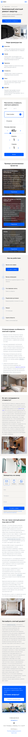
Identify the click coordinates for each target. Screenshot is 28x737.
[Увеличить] (20, 130)
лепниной (19, 575)
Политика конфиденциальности (14, 731)
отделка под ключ (11, 624)
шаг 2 (15, 108)
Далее (14, 154)
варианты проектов (20, 367)
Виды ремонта (7, 6)
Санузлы (14, 144)
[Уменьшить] (7, 130)
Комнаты (14, 136)
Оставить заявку (12, 269)
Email (5, 502)
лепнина (21, 359)
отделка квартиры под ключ (14, 539)
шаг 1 (5, 108)
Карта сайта (14, 732)
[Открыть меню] (25, 1)
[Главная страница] (2, 6)
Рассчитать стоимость (11, 20)
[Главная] (3, 2)
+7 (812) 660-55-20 (14, 718)
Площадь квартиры (10, 127)
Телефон (6, 496)
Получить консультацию (14, 699)
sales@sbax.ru (14, 720)
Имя (5, 489)
